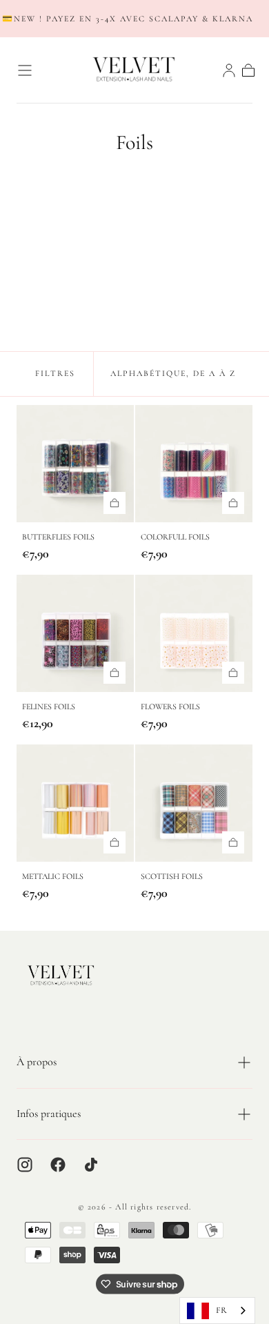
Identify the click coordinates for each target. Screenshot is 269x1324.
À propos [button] (37, 1062)
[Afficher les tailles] (114, 503)
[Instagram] (25, 1164)
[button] (25, 70)
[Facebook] (58, 1164)
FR (221, 1310)
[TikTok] (91, 1164)
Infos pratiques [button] (49, 1113)
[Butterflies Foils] (75, 463)
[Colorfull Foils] (193, 463)
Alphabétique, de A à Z (173, 373)
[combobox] (217, 1310)
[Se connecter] (229, 70)
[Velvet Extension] (61, 976)
